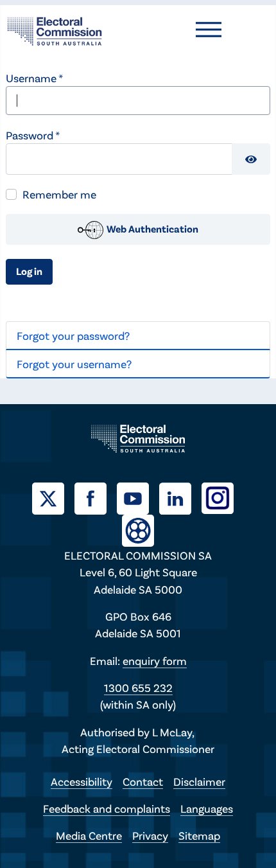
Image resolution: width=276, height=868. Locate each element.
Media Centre (89, 835)
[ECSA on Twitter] (53, 497)
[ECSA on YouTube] (138, 497)
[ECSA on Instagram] (223, 497)
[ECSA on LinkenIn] (180, 497)
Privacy (150, 835)
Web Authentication (151, 228)
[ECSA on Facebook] (95, 497)
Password (33, 135)
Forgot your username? (74, 364)
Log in (29, 271)
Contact (143, 781)
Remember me (59, 194)
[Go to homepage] (54, 29)
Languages (206, 808)
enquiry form (155, 660)
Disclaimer (199, 781)
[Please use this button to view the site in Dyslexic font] (138, 529)
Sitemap (199, 835)
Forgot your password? (73, 335)
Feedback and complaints (106, 808)
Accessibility (81, 781)
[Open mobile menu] (208, 29)
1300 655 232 (138, 687)
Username (34, 78)
